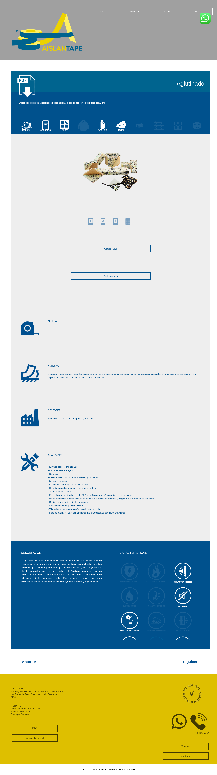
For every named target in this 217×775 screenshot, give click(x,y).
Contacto (185, 755)
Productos (135, 11)
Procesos (104, 11)
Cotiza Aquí (110, 248)
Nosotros (166, 11)
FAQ (197, 11)
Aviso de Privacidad (34, 738)
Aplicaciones (111, 275)
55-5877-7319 (202, 732)
